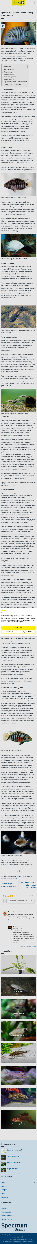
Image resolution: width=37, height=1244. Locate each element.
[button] (4, 611)
